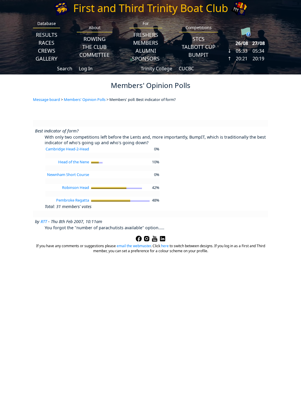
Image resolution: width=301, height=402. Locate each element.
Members (145, 42)
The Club (94, 46)
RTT (44, 221)
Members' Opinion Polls (85, 99)
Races (46, 42)
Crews (46, 50)
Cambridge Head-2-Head (67, 149)
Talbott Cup (198, 46)
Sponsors (146, 58)
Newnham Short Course (68, 174)
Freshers (145, 34)
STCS (199, 38)
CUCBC (186, 68)
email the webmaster (134, 245)
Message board (46, 99)
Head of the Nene (73, 162)
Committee (94, 54)
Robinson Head (75, 187)
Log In (86, 68)
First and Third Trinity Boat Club (150, 8)
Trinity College (156, 68)
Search (64, 68)
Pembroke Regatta (72, 200)
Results (46, 34)
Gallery (46, 58)
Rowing (94, 38)
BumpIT (198, 54)
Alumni (146, 50)
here (165, 245)
